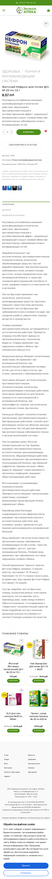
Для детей (32, 772)
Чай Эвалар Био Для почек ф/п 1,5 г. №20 (38, 666)
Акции (6, 759)
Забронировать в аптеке (23, 145)
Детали (6, 210)
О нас (6, 755)
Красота (31, 755)
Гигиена (31, 768)
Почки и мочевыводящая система (21, 76)
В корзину (28, 132)
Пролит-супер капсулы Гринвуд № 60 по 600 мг (38, 716)
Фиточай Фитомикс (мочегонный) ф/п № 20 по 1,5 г (13, 668)
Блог (6, 764)
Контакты (8, 768)
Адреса (7, 776)
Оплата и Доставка (12, 772)
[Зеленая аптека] (26, 10)
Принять (26, 865)
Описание (8, 204)
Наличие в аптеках (13, 215)
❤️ (45, 131)
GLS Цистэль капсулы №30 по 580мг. (13, 716)
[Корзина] (48, 10)
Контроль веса (34, 764)
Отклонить (26, 873)
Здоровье (11, 71)
